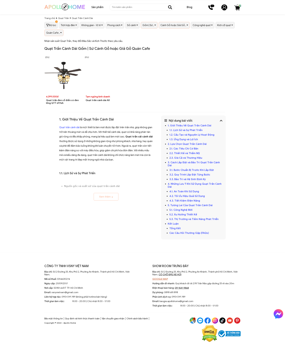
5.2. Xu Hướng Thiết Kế (183, 214)
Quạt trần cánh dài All (98, 100)
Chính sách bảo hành (137, 318)
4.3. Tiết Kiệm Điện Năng (184, 200)
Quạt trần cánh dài (69, 127)
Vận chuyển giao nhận (113, 318)
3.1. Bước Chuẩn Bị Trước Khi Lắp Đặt (191, 170)
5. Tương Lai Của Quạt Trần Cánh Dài (190, 205)
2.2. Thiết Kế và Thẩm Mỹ (184, 153)
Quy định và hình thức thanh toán (82, 318)
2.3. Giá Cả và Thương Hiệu (185, 157)
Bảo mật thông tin (53, 318)
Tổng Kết (175, 228)
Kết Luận (173, 223)
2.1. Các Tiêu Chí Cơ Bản (183, 148)
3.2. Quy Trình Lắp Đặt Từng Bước (189, 174)
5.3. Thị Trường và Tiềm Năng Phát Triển (194, 219)
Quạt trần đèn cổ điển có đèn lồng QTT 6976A (62, 101)
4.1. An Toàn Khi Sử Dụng (184, 191)
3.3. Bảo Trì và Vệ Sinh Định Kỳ (187, 179)
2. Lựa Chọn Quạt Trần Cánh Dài (187, 144)
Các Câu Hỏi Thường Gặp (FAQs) (189, 232)
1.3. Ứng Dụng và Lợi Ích (183, 139)
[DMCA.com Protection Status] (209, 334)
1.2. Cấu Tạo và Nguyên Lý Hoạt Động (191, 134)
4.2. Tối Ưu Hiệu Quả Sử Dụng (187, 196)
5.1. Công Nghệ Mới (180, 209)
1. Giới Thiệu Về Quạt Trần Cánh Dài (189, 125)
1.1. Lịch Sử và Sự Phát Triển (186, 130)
